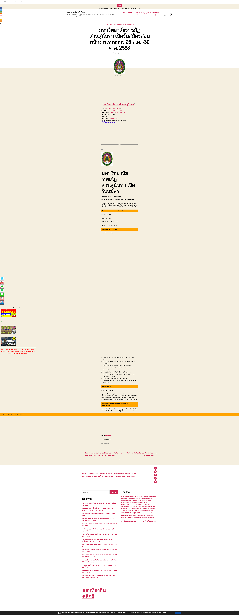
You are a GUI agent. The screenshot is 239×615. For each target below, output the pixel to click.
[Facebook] (1, 8)
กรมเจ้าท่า (130, 510)
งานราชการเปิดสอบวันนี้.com (76, 12)
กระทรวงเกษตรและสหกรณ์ (147, 513)
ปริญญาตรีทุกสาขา (116, 112)
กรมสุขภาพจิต (125, 508)
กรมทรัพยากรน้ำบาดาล (137, 500)
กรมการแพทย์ (125, 498)
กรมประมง (143, 502)
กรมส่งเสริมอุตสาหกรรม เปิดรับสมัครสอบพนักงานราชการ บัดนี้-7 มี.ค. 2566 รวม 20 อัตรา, (98, 540)
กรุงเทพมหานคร (113, 118)
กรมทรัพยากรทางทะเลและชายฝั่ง (126, 500)
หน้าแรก (125, 12)
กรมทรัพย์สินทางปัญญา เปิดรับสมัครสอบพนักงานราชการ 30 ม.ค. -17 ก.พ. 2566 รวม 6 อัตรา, (99, 576)
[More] (1, 21)
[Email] (1, 12)
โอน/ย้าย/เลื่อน (147, 14)
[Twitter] (1, 10)
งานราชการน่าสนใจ (141, 12)
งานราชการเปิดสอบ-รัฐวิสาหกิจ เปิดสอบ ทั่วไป (124, 24)
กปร (126, 496)
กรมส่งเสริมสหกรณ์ (136, 508)
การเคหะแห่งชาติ (150, 515)
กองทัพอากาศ (135, 515)
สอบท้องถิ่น (124, 519)
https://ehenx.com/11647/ (112, 108)
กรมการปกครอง (152, 496)
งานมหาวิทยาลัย (108, 24)
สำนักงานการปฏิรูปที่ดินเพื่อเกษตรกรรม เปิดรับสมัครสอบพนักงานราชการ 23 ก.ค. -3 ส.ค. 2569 (97, 509)
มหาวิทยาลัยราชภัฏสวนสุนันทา (118, 104)
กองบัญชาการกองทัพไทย (142, 515)
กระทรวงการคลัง (137, 510)
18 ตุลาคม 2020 (122, 53)
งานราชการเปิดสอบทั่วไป (153, 12)
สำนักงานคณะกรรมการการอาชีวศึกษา (138, 521)
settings (59, 613)
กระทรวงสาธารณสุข (130, 512)
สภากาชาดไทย (151, 517)
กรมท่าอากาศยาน (126, 502)
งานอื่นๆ (122, 14)
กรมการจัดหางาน (144, 496)
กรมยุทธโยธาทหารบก (133, 504)
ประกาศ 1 (108, 436)
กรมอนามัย (152, 508)
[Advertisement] (18, 90)
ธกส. (122, 517)
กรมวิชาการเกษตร (144, 504)
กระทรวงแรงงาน (126, 515)
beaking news (155, 14)
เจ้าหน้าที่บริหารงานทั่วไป (114, 110)
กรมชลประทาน (139, 498)
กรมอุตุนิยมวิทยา (124, 510)
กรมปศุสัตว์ (125, 504)
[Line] (1, 17)
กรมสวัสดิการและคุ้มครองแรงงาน (145, 506)
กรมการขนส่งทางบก (134, 496)
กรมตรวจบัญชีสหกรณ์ (147, 498)
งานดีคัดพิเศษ (131, 12)
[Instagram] (1, 15)
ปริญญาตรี (125, 112)
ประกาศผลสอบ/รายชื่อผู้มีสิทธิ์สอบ (134, 14)
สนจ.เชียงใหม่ (144, 517)
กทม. (122, 496)
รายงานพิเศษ (154, 15)
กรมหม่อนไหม (106, 443)
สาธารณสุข (129, 519)
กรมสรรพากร (132, 506)
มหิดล (136, 517)
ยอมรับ (178, 613)
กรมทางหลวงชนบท (146, 500)
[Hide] (0, 23)
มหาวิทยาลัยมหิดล (129, 517)
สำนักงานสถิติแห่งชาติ (125, 523)
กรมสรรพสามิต (125, 506)
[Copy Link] (1, 19)
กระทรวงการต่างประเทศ (147, 510)
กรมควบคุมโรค (132, 498)
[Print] (1, 13)
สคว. (140, 517)
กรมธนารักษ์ (134, 502)
